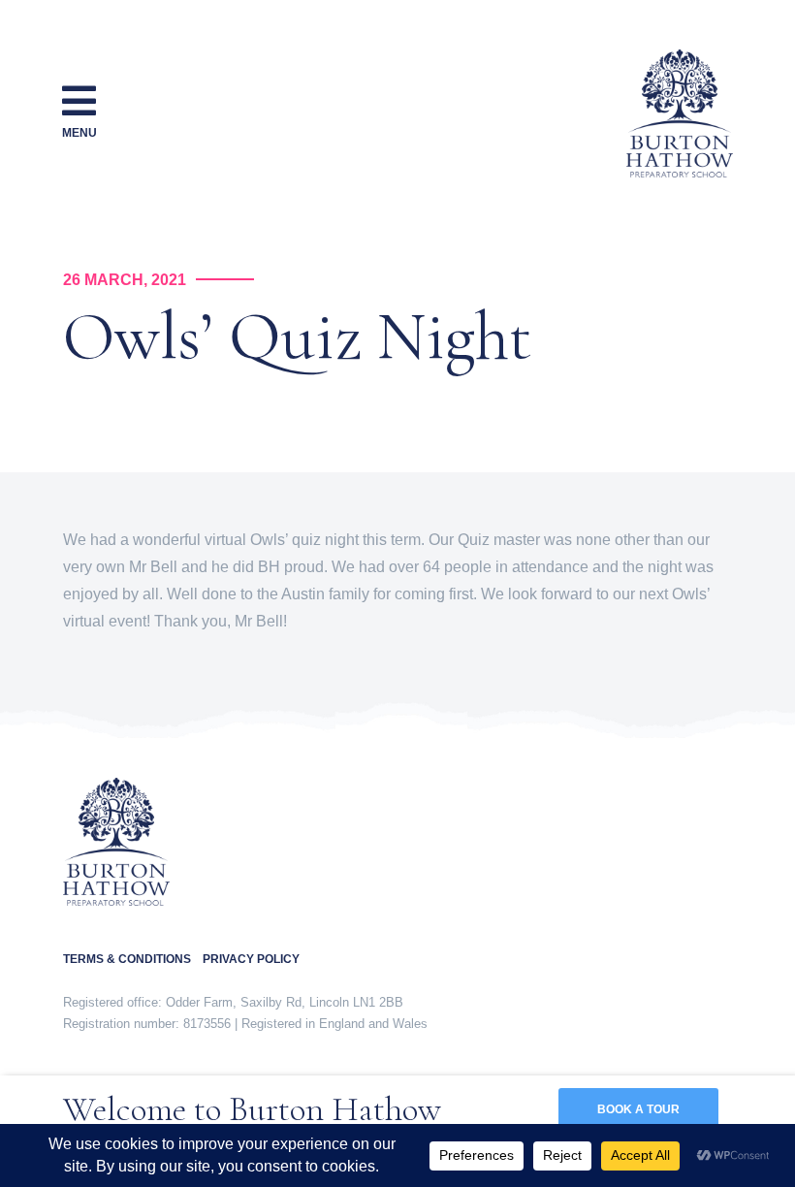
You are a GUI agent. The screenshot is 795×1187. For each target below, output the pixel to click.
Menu (79, 132)
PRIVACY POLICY (251, 959)
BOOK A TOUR (638, 1109)
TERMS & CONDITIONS (133, 959)
